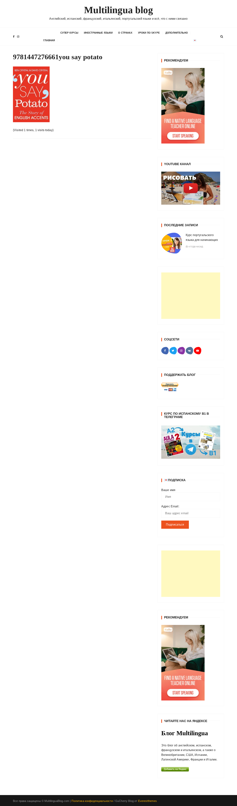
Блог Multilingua (184, 733)
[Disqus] (82, 192)
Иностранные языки (98, 32)
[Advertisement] (190, 295)
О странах (125, 32)
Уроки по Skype (149, 32)
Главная (49, 40)
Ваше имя (168, 490)
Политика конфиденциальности (92, 800)
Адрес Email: (170, 506)
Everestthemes (147, 800)
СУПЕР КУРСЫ (69, 32)
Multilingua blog (118, 10)
